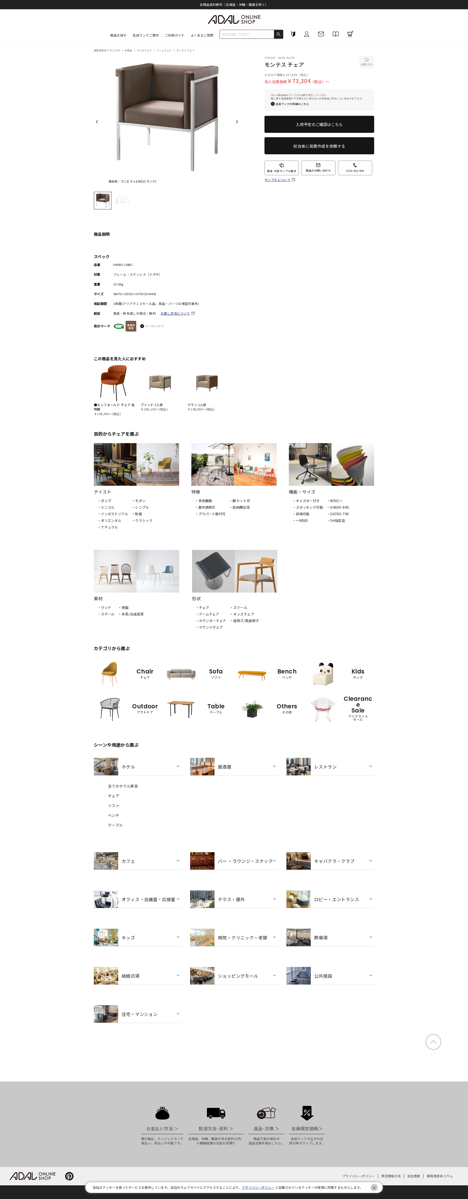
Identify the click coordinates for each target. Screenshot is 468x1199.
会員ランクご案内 (146, 35)
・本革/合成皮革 (131, 614)
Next (237, 121)
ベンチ (113, 815)
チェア (113, 795)
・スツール (238, 607)
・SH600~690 (338, 507)
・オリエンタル (109, 520)
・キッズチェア (242, 614)
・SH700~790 (338, 513)
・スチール (106, 614)
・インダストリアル (113, 513)
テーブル (115, 825)
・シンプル (140, 507)
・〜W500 (300, 520)
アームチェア (164, 50)
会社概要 (413, 1176)
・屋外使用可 (205, 507)
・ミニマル (106, 507)
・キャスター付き (306, 500)
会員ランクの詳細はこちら (292, 104)
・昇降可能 (300, 513)
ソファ (113, 805)
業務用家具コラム (440, 1176)
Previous (97, 121)
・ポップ (104, 500)
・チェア (202, 607)
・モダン (139, 500)
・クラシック (142, 520)
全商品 (129, 50)
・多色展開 (203, 500)
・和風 (137, 513)
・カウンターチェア (211, 620)
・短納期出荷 (239, 507)
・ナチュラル (108, 527)
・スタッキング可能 (307, 507)
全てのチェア (145, 50)
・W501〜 (335, 500)
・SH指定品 (336, 520)
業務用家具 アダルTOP (107, 50)
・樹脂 (123, 607)
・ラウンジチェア (209, 627)
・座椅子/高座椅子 (244, 620)
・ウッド (104, 607)
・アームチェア (207, 614)
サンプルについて (277, 180)
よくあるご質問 (202, 35)
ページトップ (433, 1042)
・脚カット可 (239, 500)
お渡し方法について (175, 313)
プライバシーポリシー (358, 1176)
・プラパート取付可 (210, 513)
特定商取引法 (391, 1176)
